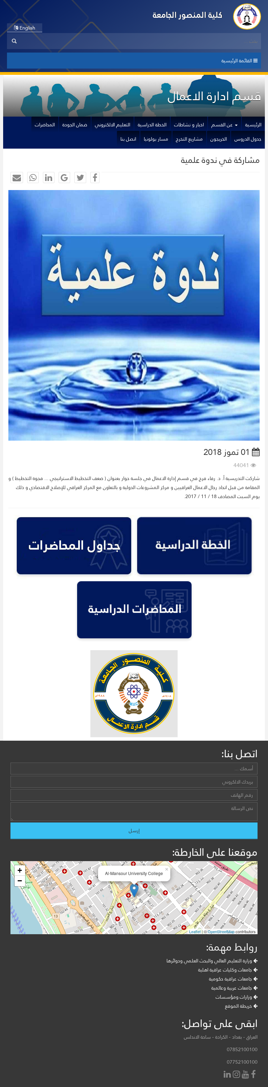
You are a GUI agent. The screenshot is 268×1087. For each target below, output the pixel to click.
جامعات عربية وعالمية (232, 987)
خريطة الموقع (239, 1005)
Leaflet (195, 931)
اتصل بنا (128, 138)
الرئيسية (253, 124)
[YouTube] (246, 1075)
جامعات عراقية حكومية (231, 978)
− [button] (19, 880)
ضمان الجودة (74, 124)
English (26, 27)
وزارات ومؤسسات (234, 996)
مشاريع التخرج (189, 138)
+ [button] (19, 870)
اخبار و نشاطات (189, 124)
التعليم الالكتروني (112, 124)
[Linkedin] (228, 1075)
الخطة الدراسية (152, 124)
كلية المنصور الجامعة (188, 15)
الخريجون (218, 138)
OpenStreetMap (221, 931)
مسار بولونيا (156, 138)
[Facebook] (254, 1075)
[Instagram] (237, 1075)
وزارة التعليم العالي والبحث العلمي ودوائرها (209, 960)
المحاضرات (45, 124)
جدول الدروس (247, 138)
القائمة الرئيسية (237, 60)
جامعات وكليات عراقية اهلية (225, 969)
